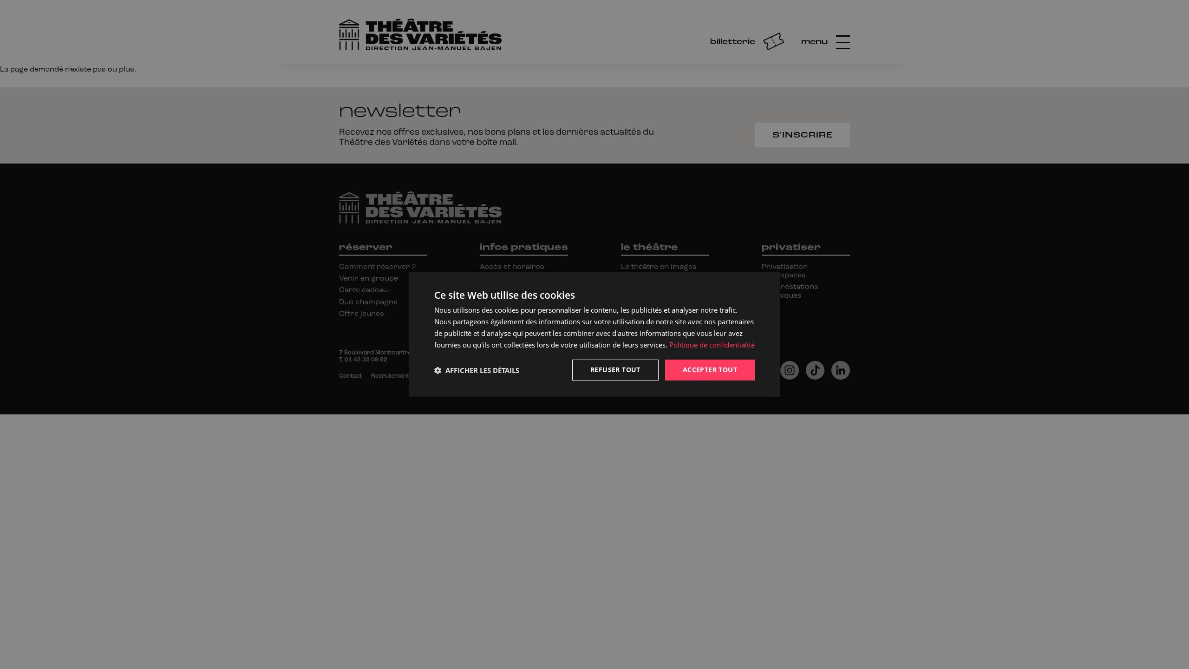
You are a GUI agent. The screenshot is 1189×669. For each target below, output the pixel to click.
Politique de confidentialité (712, 344)
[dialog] (594, 334)
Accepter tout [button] (710, 369)
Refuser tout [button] (615, 369)
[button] (476, 370)
